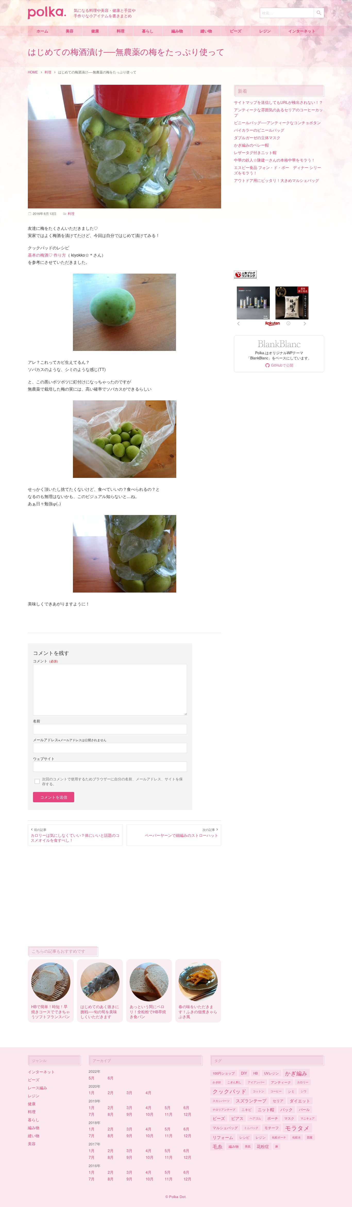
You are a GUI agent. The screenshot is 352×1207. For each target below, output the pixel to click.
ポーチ (272, 1118)
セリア (278, 1100)
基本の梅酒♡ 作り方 (47, 255)
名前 (36, 721)
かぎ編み (296, 1073)
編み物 (177, 31)
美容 (69, 31)
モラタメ (297, 1128)
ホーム (42, 31)
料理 (120, 31)
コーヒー (276, 1091)
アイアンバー (256, 1082)
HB (255, 1073)
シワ (303, 1091)
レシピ (244, 1137)
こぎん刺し (234, 1082)
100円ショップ (224, 1073)
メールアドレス (45, 739)
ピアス (237, 1118)
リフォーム (223, 1137)
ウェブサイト (44, 758)
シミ (291, 1091)
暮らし (148, 31)
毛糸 (217, 1146)
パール (304, 1109)
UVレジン (271, 1073)
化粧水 (296, 1137)
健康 (95, 31)
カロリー (302, 1082)
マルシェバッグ (225, 1127)
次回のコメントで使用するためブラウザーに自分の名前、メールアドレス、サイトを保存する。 (112, 781)
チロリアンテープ (224, 1109)
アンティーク (281, 1082)
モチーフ (271, 1127)
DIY (244, 1073)
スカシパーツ (221, 1101)
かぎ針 (217, 1082)
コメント (46, 661)
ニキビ (246, 1109)
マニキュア (307, 1118)
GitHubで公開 (282, 365)
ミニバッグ (251, 1128)
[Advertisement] (124, 894)
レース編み (37, 1087)
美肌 (247, 1146)
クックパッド (230, 1091)
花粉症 (263, 1146)
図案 (310, 1137)
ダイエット (300, 1100)
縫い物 (206, 31)
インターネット (301, 31)
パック (286, 1109)
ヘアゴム (255, 1118)
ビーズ (235, 31)
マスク (289, 1118)
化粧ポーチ (279, 1137)
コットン (258, 1091)
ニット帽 (266, 1109)
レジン (265, 31)
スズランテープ (251, 1101)
